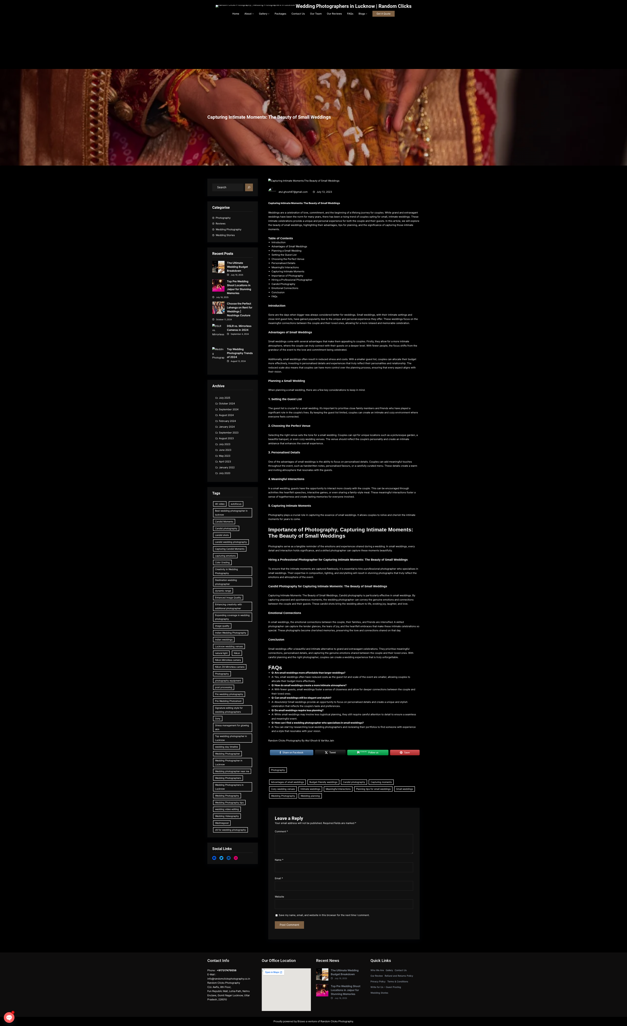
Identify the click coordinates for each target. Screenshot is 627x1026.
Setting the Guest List (284, 254)
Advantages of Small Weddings (289, 246)
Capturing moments (381, 782)
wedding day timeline (226, 746)
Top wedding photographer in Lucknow (231, 738)
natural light (221, 653)
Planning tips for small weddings (373, 789)
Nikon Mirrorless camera (228, 660)
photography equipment (228, 680)
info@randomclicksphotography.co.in (228, 978)
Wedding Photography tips (229, 802)
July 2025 (224, 397)
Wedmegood (222, 823)
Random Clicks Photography (337, 1021)
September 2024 (229, 409)
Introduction (279, 242)
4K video (220, 503)
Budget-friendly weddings (323, 782)
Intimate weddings (310, 789)
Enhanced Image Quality (228, 597)
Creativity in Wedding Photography (226, 571)
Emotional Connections (285, 288)
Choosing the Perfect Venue (288, 259)
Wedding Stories (225, 235)
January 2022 (227, 467)
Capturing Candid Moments (229, 548)
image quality (222, 625)
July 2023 (224, 444)
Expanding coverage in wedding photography (232, 617)
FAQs (274, 296)
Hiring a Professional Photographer (292, 279)
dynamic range (223, 590)
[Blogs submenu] (366, 13)
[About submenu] (253, 13)
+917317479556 (226, 970)
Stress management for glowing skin (232, 727)
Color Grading (222, 562)
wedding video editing (227, 809)
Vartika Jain (327, 740)
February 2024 (227, 421)
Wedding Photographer (227, 753)
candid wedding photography (231, 542)
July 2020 (224, 473)
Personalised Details (283, 263)
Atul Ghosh (311, 740)
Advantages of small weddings (287, 782)
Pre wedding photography (229, 694)
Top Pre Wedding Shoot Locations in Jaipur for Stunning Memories (239, 287)
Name (279, 859)
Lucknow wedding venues (229, 646)
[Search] (249, 187)
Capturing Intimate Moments (288, 271)
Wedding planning (310, 795)
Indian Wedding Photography (230, 632)
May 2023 (224, 455)
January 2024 (227, 426)
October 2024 (227, 403)
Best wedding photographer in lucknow (231, 512)
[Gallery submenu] (268, 13)
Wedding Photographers (228, 778)
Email (279, 878)
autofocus (236, 503)
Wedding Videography (227, 816)
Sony (217, 718)
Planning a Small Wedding (286, 250)
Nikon (237, 653)
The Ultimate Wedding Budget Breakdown (237, 266)
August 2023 (226, 438)
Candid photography (226, 528)
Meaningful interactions (338, 789)
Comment (281, 831)
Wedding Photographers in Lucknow (229, 786)
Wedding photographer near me (232, 771)
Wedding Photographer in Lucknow (228, 762)
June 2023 (225, 449)
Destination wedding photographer (226, 582)
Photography (223, 217)
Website (279, 896)
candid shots (222, 535)
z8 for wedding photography (230, 829)
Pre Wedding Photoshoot (228, 701)
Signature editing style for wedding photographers (229, 709)
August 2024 (226, 415)
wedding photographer (341, 599)
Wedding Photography (228, 229)
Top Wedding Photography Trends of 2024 (240, 353)
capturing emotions (225, 555)
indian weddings (224, 639)
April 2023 (225, 461)
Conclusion (278, 292)
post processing (223, 687)
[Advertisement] (313, 44)
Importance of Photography (287, 275)
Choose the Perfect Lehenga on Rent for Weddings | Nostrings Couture (239, 309)
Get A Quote (384, 13)
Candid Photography (283, 284)
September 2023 (229, 432)
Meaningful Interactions (285, 267)
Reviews (220, 223)
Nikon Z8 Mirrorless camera (229, 666)
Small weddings (404, 789)
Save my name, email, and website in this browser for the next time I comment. (324, 915)
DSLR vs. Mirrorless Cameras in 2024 (239, 327)
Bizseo (301, 1021)
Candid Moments (224, 521)
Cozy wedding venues (283, 789)
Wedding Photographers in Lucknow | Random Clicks (353, 6)
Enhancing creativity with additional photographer (228, 606)
